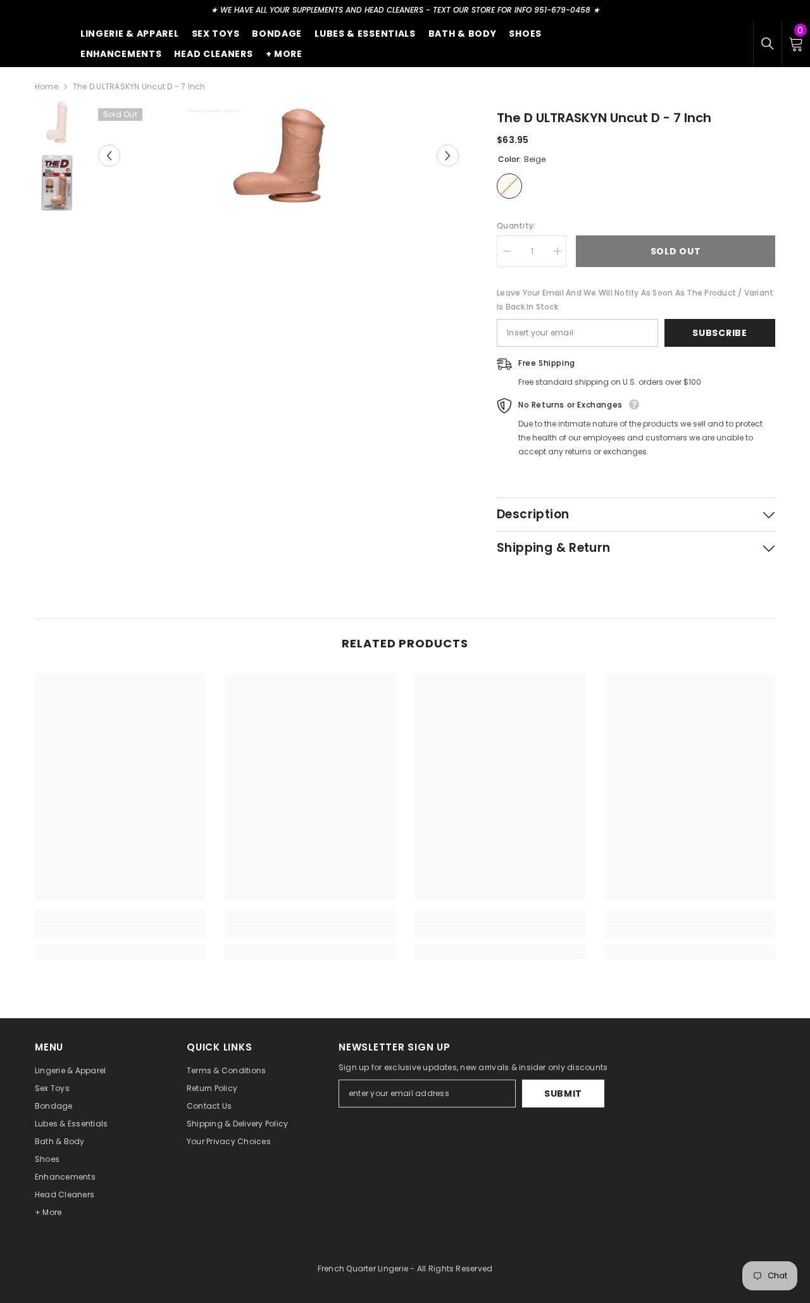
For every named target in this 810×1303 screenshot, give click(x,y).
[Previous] (109, 156)
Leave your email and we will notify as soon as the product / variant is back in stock (635, 299)
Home (46, 86)
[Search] (767, 43)
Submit (563, 1093)
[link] (120, 931)
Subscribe (719, 333)
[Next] (448, 156)
